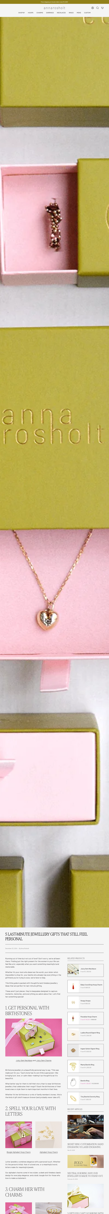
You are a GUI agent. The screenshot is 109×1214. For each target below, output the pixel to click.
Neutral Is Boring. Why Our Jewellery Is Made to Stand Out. (85, 1174)
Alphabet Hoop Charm (49, 1152)
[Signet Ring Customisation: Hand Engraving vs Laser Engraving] (85, 1127)
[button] (21, 12)
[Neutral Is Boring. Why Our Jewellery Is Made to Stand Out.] (85, 1161)
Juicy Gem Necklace (24, 1060)
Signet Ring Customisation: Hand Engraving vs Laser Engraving (85, 1145)
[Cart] (102, 8)
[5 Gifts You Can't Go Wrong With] (85, 1196)
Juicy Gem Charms (43, 1060)
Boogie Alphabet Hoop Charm (19, 1152)
